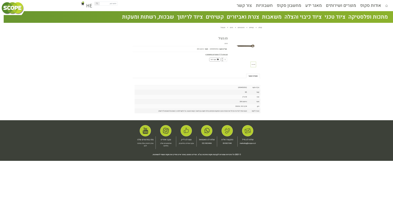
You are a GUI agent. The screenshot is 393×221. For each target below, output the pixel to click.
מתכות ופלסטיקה (368, 17)
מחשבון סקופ (289, 5)
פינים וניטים (241, 27)
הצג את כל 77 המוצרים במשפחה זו (217, 54)
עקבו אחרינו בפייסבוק (186, 143)
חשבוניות (264, 5)
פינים (231, 27)
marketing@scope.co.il (248, 143)
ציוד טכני (335, 17)
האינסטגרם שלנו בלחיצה (166, 144)
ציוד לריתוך (190, 17)
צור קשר (244, 5)
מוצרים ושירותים (341, 5)
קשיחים (215, 17)
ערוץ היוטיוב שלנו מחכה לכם (145, 144)
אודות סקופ (370, 5)
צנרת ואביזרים (243, 17)
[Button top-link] (386, 5)
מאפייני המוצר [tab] (253, 76)
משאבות (272, 17)
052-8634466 (207, 143)
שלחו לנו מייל (248, 139)
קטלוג (260, 27)
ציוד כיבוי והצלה (303, 17)
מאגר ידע (313, 5)
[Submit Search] (97, 4)
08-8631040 (227, 143)
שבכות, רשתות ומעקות (148, 17)
